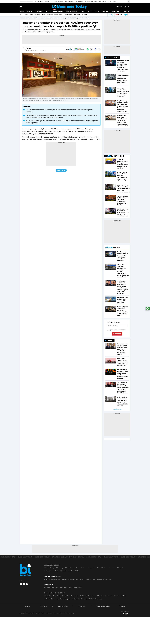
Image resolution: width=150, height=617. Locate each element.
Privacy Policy (82, 606)
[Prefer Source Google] (69, 49)
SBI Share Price (49, 599)
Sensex (47, 587)
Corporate (92, 568)
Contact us (44, 606)
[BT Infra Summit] (110, 15)
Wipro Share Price (79, 599)
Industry (105, 11)
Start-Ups (48, 571)
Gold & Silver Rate (72, 11)
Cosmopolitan (79, 1)
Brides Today (97, 1)
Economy (60, 568)
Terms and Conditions (103, 606)
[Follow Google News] (79, 49)
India (82, 11)
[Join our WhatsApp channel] (147, 310)
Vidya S (28, 48)
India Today (54, 1)
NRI (21, 14)
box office (36, 18)
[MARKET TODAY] (112, 247)
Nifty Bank (64, 587)
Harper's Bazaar (89, 1)
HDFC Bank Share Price (88, 579)
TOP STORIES (113, 57)
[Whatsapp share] (87, 49)
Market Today (49, 568)
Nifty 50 (55, 587)
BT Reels (84, 14)
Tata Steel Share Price (105, 579)
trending (30, 18)
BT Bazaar (47, 1)
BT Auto (96, 11)
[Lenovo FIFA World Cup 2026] (118, 15)
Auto (71, 571)
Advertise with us (63, 606)
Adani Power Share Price (70, 579)
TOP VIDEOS (117, 156)
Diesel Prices (68, 14)
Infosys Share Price (120, 596)
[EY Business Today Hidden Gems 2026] (126, 15)
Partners (122, 606)
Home (22, 11)
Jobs (77, 571)
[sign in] (128, 6)
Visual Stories (102, 568)
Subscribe (119, 6)
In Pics (43, 14)
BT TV (47, 11)
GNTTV (114, 1)
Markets (29, 11)
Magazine (39, 11)
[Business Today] (69, 7)
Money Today (116, 11)
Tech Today (70, 568)
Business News (23, 18)
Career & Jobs (28, 14)
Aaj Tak (109, 1)
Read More (60, 170)
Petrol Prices (58, 14)
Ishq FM (104, 1)
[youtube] (24, 584)
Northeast (60, 1)
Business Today (39, 1)
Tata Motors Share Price (52, 579)
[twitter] (27, 584)
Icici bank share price (64, 599)
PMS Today (77, 14)
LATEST (110, 340)
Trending (112, 568)
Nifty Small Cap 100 (76, 587)
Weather (50, 14)
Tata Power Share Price (95, 599)
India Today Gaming (70, 1)
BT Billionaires (58, 11)
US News (37, 14)
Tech (88, 11)
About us (27, 606)
